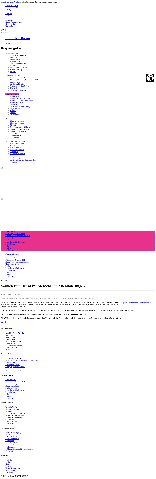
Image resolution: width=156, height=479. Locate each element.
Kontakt (8, 18)
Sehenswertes (15, 82)
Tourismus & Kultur (12, 76)
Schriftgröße (9, 10)
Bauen (12, 146)
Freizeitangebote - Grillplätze (20, 127)
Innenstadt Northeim (17, 154)
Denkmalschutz (15, 148)
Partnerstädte (14, 65)
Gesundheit (14, 152)
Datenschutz (9, 26)
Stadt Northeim (17, 38)
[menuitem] (80, 6)
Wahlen (13, 72)
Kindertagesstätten (16, 102)
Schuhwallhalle (15, 135)
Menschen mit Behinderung (20, 107)
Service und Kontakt (17, 84)
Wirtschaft (13, 162)
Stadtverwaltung (16, 70)
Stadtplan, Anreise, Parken (19, 86)
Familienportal (15, 96)
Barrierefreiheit (10, 24)
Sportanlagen (15, 137)
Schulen (13, 111)
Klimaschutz (14, 156)
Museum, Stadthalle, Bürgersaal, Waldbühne (26, 80)
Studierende (14, 115)
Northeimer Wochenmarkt (19, 129)
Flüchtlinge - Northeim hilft (20, 98)
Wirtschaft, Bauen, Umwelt (15, 141)
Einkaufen (13, 125)
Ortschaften (14, 133)
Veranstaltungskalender (18, 90)
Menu (7, 43)
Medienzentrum (15, 104)
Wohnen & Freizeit (12, 119)
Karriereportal (15, 61)
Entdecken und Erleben (18, 78)
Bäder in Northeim (17, 121)
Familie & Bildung (12, 94)
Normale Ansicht (11, 8)
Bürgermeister (15, 59)
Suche (7, 16)
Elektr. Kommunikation (13, 22)
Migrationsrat (15, 109)
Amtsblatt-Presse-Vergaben (20, 55)
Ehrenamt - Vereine (17, 123)
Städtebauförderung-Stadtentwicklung (23, 160)
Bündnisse (14, 57)
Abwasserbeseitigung (17, 143)
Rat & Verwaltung (12, 53)
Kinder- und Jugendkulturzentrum (22, 100)
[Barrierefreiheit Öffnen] (150, 77)
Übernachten (14, 88)
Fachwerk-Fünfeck (17, 150)
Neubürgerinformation (18, 63)
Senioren (13, 113)
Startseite (8, 14)
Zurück (3, 322)
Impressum (9, 20)
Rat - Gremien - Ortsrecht (19, 68)
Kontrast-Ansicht (11, 6)
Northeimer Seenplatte (18, 131)
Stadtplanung (15, 158)
